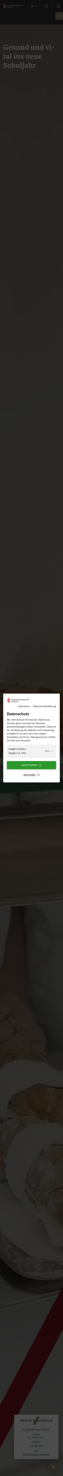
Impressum (24, 706)
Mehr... (48, 751)
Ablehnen (29, 774)
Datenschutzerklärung (44, 706)
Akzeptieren (30, 765)
